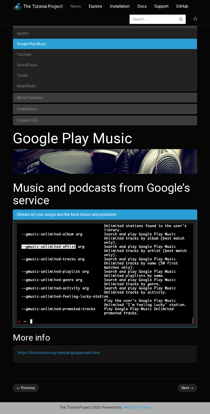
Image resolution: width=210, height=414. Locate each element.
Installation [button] (27, 109)
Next (187, 388)
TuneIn (22, 75)
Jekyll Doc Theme (136, 407)
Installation (120, 6)
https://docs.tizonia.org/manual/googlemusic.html (59, 353)
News (75, 6)
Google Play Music (31, 44)
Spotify (23, 33)
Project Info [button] (27, 120)
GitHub (182, 6)
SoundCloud (27, 65)
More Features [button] (30, 97)
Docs (142, 6)
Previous (26, 388)
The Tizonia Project (42, 6)
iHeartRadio (26, 86)
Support (161, 6)
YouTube (24, 54)
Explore (95, 6)
